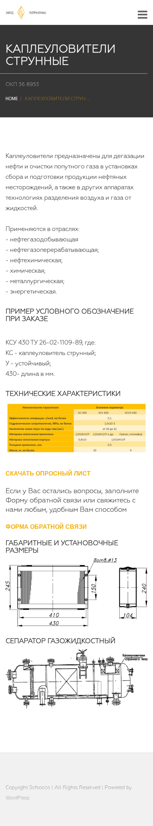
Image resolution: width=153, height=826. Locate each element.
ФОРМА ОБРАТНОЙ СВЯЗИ (46, 527)
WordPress (17, 798)
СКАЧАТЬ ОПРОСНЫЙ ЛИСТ (48, 474)
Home (12, 99)
